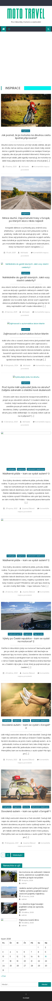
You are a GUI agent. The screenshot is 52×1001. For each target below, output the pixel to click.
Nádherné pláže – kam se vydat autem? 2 (26, 560)
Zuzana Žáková (28, 508)
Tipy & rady (38, 634)
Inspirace (25, 131)
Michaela (25, 166)
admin (24, 883)
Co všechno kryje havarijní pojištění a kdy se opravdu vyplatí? (31, 907)
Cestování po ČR (15, 634)
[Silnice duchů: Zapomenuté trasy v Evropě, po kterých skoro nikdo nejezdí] (26, 192)
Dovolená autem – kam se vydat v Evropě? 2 (26, 726)
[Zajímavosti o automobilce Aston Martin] (26, 323)
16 (46, 956)
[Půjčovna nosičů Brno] (9, 924)
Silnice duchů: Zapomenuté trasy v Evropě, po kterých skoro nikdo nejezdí (26, 219)
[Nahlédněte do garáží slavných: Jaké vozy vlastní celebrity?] (26, 266)
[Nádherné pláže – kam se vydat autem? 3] (26, 448)
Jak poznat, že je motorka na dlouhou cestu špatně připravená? (26, 137)
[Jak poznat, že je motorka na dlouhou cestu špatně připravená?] (26, 110)
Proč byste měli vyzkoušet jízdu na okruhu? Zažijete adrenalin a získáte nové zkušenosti (26, 389)
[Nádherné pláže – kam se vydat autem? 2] (26, 535)
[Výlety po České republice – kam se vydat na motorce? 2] (26, 616)
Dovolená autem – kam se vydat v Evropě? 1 (26, 811)
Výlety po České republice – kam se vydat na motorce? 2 (26, 640)
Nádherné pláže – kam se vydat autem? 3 (26, 473)
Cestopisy (11, 469)
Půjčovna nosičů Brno (29, 920)
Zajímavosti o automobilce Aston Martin (26, 333)
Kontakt (26, 998)
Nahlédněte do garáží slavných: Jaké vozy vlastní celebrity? (26, 279)
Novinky (26, 721)
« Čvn (3, 976)
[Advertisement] (26, 59)
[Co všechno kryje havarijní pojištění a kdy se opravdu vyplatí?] (9, 908)
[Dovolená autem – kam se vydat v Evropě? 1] (26, 786)
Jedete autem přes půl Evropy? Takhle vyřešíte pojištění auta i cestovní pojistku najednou (34, 891)
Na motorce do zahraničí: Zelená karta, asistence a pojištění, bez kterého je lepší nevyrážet (34, 875)
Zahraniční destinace (36, 469)
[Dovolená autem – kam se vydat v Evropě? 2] (26, 699)
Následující (17, 855)
